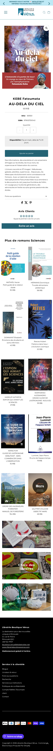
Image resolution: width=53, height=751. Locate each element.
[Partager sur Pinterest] (30, 203)
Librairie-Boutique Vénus (27, 743)
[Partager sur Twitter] (26, 203)
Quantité (26, 125)
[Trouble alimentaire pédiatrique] (40, 263)
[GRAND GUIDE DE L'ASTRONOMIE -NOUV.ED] (40, 374)
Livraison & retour (9, 672)
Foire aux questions (13, 196)
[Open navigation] (8, 12)
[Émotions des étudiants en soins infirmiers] (13, 317)
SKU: (23, 116)
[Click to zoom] (46, 28)
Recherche (6, 679)
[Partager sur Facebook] (22, 203)
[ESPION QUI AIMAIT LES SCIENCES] (13, 377)
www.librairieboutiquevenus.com (16, 647)
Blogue (5, 669)
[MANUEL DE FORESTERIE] (13, 488)
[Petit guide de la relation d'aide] (13, 263)
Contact (5, 697)
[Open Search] (44, 12)
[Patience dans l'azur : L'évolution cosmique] (40, 319)
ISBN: (20, 120)
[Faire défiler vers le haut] (47, 743)
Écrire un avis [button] (26, 226)
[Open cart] (48, 12)
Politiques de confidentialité (13, 686)
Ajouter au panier (26, 153)
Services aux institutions (12, 683)
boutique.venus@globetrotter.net (16, 645)
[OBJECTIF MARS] (40, 489)
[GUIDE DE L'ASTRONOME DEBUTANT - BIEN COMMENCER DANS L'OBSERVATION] (13, 431)
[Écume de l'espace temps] (40, 433)
